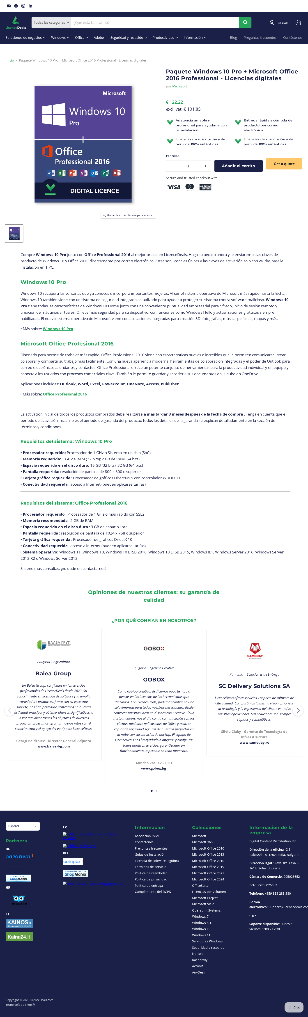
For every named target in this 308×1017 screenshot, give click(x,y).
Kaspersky (199, 960)
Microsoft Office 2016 (208, 861)
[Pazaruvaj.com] (19, 858)
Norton (197, 953)
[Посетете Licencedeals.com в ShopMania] (18, 880)
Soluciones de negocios (24, 37)
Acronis (197, 966)
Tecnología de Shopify (20, 1005)
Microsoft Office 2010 (208, 848)
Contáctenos (292, 37)
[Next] (298, 710)
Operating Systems (206, 910)
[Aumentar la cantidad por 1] (205, 166)
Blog (233, 37)
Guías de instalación (150, 854)
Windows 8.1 (201, 923)
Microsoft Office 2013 (208, 854)
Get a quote (284, 163)
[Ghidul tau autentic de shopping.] (73, 864)
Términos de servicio (150, 867)
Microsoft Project (205, 898)
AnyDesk (198, 972)
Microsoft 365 (202, 842)
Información (194, 37)
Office (80, 37)
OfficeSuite (200, 885)
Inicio (10, 60)
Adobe (99, 37)
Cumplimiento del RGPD (153, 891)
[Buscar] (245, 22)
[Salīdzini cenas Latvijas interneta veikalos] (94, 838)
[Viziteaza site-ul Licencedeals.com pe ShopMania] (75, 875)
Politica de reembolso (151, 873)
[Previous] (10, 710)
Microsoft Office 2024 (208, 879)
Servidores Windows (207, 941)
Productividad (164, 37)
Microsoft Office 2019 (208, 867)
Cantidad (172, 156)
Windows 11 (201, 935)
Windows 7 (200, 916)
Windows (59, 37)
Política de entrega (149, 885)
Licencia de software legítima (157, 861)
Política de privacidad (151, 879)
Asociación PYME (147, 836)
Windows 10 (201, 929)
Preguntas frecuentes (260, 37)
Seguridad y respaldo (127, 37)
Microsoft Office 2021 (208, 873)
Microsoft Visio (203, 904)
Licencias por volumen (209, 891)
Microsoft (179, 86)
